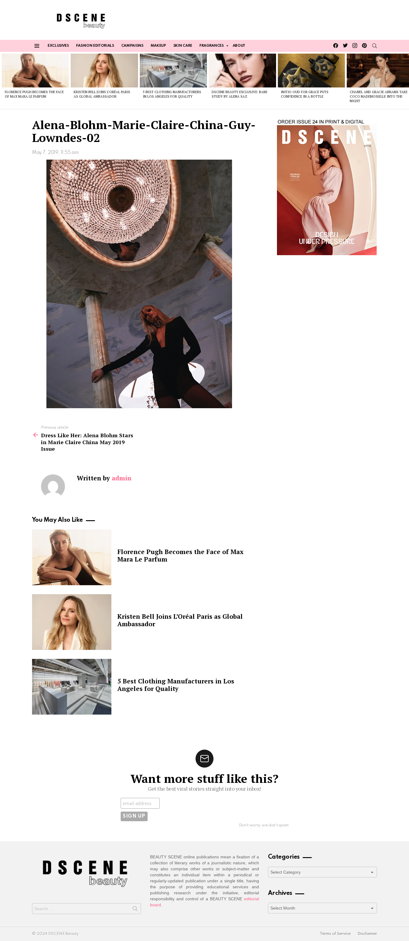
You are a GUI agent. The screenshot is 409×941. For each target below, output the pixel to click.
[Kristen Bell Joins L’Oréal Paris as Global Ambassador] (104, 70)
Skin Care (182, 46)
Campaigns (132, 46)
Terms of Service (335, 934)
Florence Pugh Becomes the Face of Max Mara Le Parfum (34, 94)
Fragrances (211, 46)
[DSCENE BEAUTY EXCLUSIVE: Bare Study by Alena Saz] (242, 70)
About (239, 46)
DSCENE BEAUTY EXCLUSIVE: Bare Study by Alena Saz (239, 94)
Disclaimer (367, 934)
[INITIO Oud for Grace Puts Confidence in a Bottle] (311, 70)
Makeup (158, 46)
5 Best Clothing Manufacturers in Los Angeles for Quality (172, 94)
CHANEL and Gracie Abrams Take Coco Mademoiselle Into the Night (379, 96)
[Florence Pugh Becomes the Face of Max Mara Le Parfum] (35, 70)
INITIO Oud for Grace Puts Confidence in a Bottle (304, 94)
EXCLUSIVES (58, 46)
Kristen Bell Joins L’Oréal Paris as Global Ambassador (102, 94)
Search (135, 909)
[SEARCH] (374, 46)
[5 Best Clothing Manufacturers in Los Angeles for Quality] (173, 70)
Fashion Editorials (95, 46)
